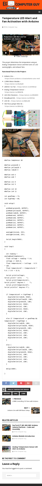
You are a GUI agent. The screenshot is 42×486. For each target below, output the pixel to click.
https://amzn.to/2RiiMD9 (28, 95)
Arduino (7, 393)
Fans (15, 393)
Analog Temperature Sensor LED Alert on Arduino (25, 448)
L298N (23, 393)
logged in (14, 468)
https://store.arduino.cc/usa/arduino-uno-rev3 (22, 79)
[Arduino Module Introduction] (6, 438)
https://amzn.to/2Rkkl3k (14, 92)
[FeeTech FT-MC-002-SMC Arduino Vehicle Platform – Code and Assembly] (6, 427)
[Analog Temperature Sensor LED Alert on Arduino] (6, 449)
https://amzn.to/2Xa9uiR (14, 84)
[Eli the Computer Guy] (21, 8)
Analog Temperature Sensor (18, 389)
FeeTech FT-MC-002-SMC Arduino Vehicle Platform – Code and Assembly (25, 427)
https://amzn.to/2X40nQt (27, 87)
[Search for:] (21, 475)
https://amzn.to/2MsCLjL (14, 106)
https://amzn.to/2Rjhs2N (20, 101)
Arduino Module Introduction (23, 436)
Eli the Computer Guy (10, 27)
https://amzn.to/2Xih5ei (26, 98)
